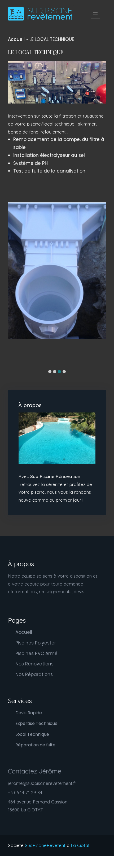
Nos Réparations (34, 674)
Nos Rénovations (34, 664)
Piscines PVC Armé (36, 653)
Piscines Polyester (35, 643)
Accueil (16, 39)
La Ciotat (80, 845)
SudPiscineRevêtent (46, 845)
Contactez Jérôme (34, 771)
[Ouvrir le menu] (95, 14)
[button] (49, 371)
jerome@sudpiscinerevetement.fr (42, 783)
